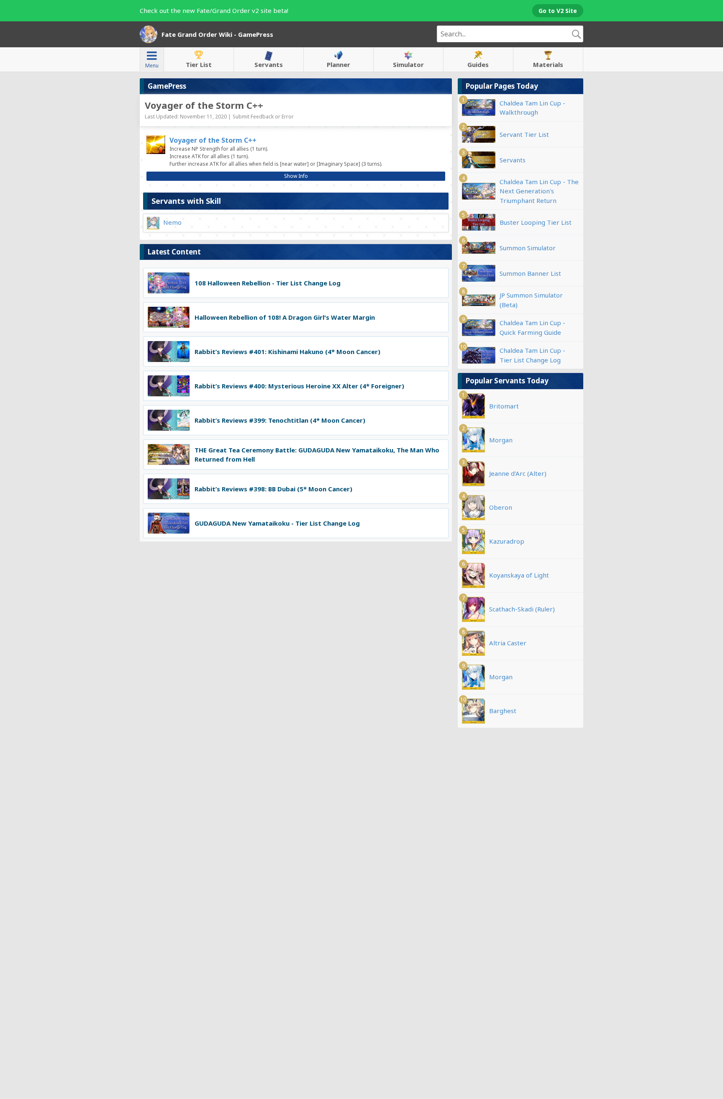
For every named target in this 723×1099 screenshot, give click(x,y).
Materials (548, 64)
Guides (478, 64)
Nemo (172, 222)
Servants (268, 64)
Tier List (199, 64)
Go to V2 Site (557, 11)
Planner (338, 64)
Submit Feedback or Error (263, 116)
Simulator (408, 64)
